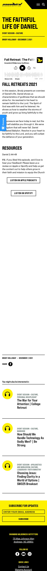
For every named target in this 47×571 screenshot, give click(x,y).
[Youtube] (23, 554)
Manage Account (23, 569)
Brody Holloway (9, 39)
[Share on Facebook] (10, 364)
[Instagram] (30, 554)
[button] (38, 4)
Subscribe (23, 519)
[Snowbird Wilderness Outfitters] (16, 4)
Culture (19, 33)
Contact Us (23, 566)
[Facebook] (17, 554)
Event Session (8, 33)
